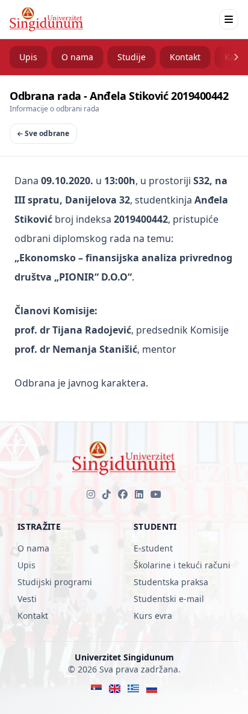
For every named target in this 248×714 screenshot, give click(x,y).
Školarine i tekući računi (182, 565)
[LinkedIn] (139, 494)
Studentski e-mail (169, 598)
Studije (131, 57)
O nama (77, 57)
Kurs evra (153, 615)
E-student (153, 548)
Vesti (27, 598)
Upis (28, 57)
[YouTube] (155, 494)
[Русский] (152, 689)
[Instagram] (91, 494)
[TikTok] (106, 494)
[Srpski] (96, 689)
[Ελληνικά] (133, 689)
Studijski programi (54, 582)
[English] (114, 689)
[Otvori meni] (228, 19)
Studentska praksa (171, 582)
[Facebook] (123, 494)
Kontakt (185, 57)
